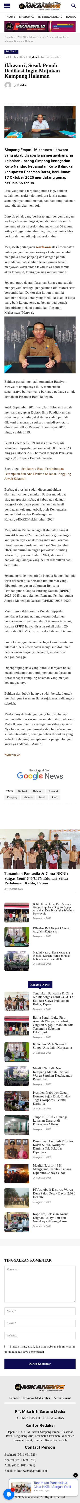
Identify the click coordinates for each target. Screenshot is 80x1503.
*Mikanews (12, 755)
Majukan (28, 797)
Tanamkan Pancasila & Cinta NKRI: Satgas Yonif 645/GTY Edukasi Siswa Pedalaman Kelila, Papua (36, 878)
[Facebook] (22, 96)
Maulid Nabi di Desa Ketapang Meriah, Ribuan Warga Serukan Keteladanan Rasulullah (51, 956)
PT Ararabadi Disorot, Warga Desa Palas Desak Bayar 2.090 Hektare (54, 1193)
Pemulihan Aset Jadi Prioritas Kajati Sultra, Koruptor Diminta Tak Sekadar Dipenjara (53, 1146)
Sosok (55, 797)
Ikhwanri (53, 791)
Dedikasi (22, 791)
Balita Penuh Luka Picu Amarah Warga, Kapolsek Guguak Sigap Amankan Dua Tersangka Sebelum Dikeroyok (53, 908)
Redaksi (22, 85)
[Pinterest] (43, 96)
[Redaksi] (8, 85)
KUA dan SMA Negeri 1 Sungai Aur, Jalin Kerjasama (51, 930)
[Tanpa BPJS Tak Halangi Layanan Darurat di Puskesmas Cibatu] (16, 1125)
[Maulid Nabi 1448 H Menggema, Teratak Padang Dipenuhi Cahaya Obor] (16, 1174)
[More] (62, 816)
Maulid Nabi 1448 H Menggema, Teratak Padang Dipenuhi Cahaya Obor (52, 1169)
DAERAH (21, 37)
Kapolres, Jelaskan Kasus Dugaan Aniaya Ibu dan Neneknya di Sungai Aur (50, 1217)
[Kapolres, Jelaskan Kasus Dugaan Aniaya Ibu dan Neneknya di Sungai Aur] (16, 1222)
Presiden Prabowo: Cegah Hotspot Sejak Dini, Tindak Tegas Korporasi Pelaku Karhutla (51, 1098)
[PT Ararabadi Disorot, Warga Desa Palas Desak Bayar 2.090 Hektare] (16, 1198)
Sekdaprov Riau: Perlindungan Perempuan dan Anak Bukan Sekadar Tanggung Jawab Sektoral (37, 473)
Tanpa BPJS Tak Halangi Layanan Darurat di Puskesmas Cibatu (50, 1120)
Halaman (37, 791)
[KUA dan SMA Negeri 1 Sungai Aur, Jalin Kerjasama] (16, 937)
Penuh (42, 797)
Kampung (12, 797)
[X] (33, 96)
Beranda (8, 37)
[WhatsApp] (53, 96)
